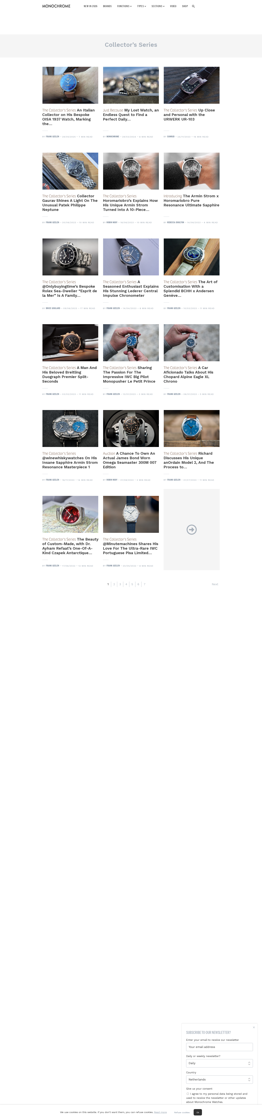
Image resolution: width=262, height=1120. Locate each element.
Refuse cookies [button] (182, 1112)
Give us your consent (199, 1088)
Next (215, 584)
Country (191, 1072)
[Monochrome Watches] (56, 6)
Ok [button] (197, 1112)
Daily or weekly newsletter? (203, 1056)
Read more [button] (160, 1112)
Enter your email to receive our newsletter (212, 1039)
